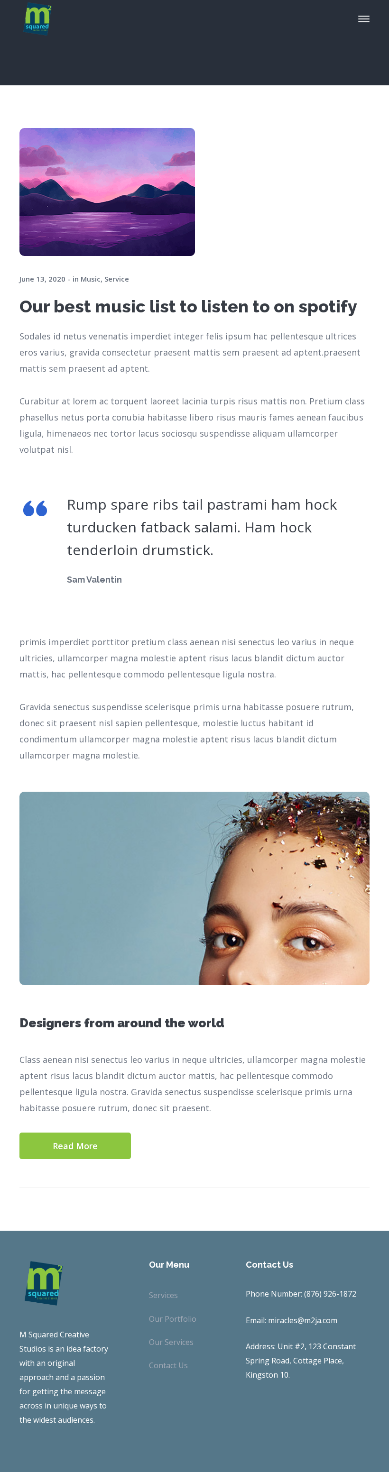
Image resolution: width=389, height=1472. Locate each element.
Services (163, 1295)
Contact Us (168, 1365)
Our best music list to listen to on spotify (188, 306)
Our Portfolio (172, 1319)
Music (91, 278)
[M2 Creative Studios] (37, 18)
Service (116, 278)
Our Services (171, 1342)
